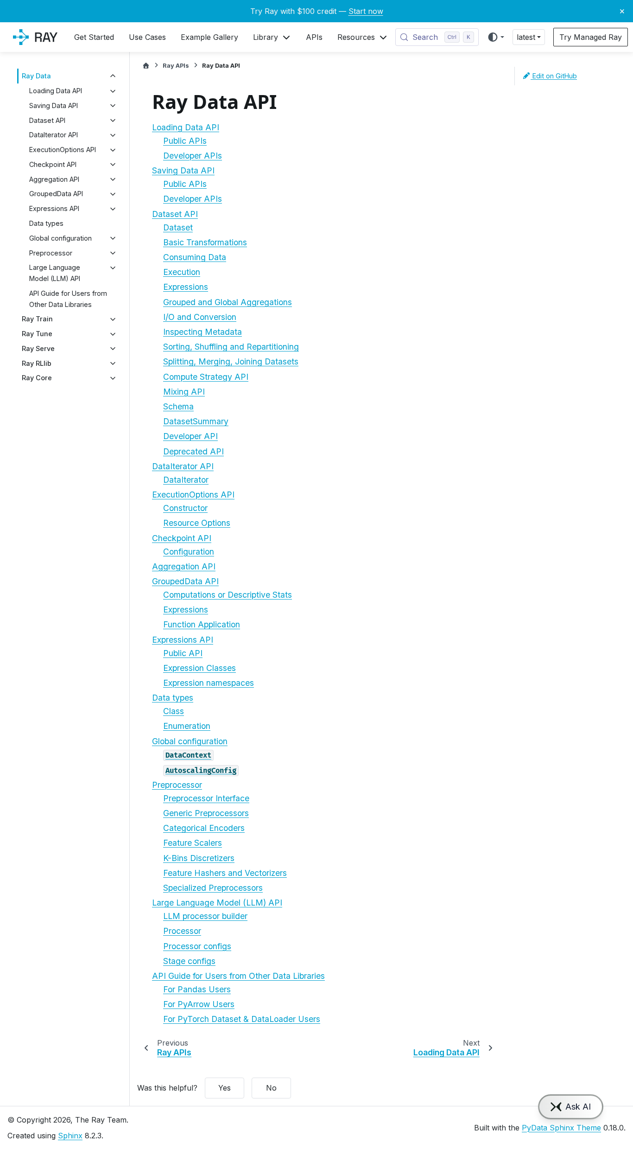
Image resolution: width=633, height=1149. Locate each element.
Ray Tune (37, 334)
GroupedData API (56, 194)
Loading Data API (55, 91)
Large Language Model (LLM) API (54, 273)
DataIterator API (53, 135)
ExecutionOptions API (62, 150)
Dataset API (47, 120)
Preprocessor (50, 253)
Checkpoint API (52, 164)
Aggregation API (54, 179)
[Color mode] (495, 37)
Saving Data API (53, 105)
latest (526, 37)
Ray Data (36, 76)
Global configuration (60, 238)
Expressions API (54, 209)
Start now (365, 11)
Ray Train (37, 319)
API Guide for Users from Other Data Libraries (68, 298)
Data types (46, 223)
